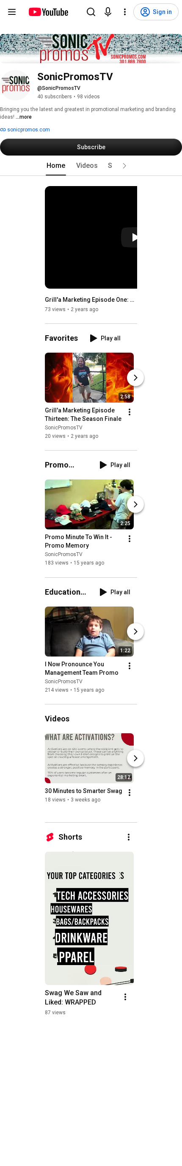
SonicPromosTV (64, 428)
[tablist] (91, 166)
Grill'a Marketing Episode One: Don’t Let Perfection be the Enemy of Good (91, 299)
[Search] (91, 12)
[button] (124, 166)
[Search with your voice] (107, 11)
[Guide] (12, 12)
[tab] (56, 166)
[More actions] (129, 412)
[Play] (135, 237)
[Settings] (125, 12)
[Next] (135, 377)
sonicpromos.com (28, 130)
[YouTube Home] (48, 12)
